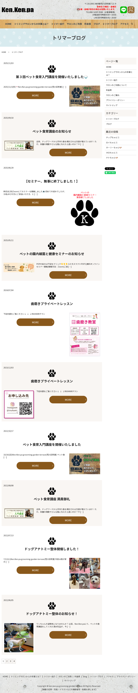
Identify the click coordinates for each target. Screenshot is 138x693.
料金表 (87, 23)
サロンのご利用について (116, 85)
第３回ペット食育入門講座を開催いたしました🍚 (52, 76)
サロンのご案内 (112, 95)
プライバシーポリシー (115, 100)
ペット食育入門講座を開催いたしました (52, 444)
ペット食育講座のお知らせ (51, 131)
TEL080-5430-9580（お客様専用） (101, 12)
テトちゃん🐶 (112, 157)
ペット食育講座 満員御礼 (52, 498)
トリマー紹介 (57, 23)
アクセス (124, 23)
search (133, 24)
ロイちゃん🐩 (112, 142)
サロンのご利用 (74, 23)
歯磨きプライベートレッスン (52, 303)
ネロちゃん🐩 (112, 152)
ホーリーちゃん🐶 (114, 147)
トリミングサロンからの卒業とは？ (31, 23)
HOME (8, 23)
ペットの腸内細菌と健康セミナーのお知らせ (52, 253)
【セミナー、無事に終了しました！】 (51, 181)
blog (85, 676)
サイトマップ (111, 105)
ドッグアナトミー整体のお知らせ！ (52, 613)
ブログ (97, 23)
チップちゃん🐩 (113, 137)
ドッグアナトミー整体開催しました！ (51, 548)
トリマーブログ (110, 23)
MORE (35, 95)
